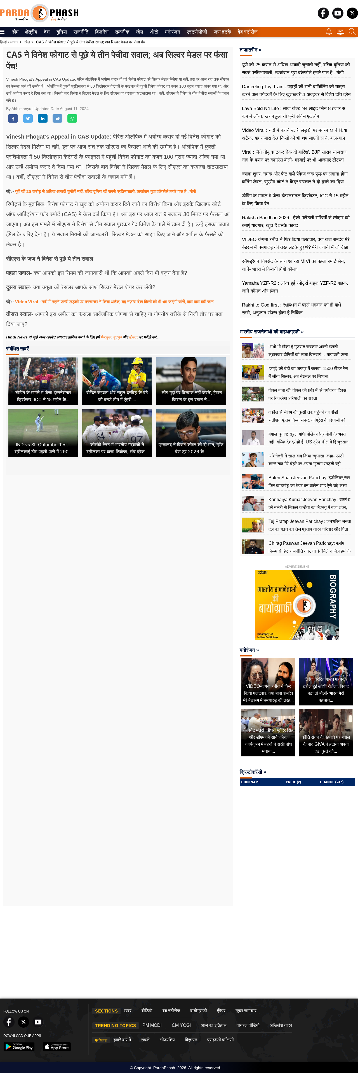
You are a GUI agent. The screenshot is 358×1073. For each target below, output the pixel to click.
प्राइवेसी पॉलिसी (220, 1039)
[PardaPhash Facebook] (323, 17)
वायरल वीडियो (248, 1025)
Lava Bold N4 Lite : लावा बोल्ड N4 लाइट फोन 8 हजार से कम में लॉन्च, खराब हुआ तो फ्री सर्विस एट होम (293, 112)
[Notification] (329, 33)
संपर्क (145, 1039)
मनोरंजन (171, 32)
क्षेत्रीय (30, 32)
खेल (139, 32)
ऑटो (153, 32)
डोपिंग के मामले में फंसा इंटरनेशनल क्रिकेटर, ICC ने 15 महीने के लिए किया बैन (295, 199)
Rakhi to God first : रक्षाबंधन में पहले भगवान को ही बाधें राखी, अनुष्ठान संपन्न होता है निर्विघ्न (291, 308)
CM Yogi (181, 1025)
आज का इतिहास (214, 1025)
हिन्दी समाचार (9, 42)
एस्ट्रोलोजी (195, 32)
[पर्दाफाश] (39, 21)
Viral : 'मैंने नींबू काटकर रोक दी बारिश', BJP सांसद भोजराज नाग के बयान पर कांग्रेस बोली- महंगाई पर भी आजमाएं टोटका (294, 156)
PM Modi (152, 1025)
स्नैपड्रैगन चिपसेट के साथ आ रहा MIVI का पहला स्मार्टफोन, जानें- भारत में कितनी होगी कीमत (293, 265)
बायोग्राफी (198, 1010)
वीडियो (147, 1010)
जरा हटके (221, 32)
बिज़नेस (101, 32)
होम (15, 32)
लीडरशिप (167, 1039)
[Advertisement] (118, 529)
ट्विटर (133, 337)
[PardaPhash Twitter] (352, 17)
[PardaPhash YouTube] (337, 17)
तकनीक (121, 32)
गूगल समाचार (245, 1010)
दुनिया (61, 32)
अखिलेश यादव (281, 1025)
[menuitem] (15, 32)
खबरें (127, 1010)
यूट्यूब (118, 337)
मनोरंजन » (249, 650)
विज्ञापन (191, 1039)
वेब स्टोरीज (246, 32)
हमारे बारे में (122, 1039)
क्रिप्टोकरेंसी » (253, 772)
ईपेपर (221, 1010)
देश (46, 32)
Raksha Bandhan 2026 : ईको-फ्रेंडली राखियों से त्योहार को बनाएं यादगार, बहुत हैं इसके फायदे (296, 221)
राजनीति (80, 32)
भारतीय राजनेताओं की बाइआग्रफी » (272, 332)
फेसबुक (106, 337)
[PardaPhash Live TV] (340, 33)
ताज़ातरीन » (251, 50)
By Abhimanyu (19, 108)
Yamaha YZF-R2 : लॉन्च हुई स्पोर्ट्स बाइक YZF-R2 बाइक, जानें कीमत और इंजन (295, 287)
